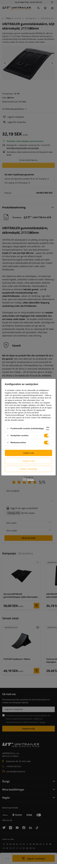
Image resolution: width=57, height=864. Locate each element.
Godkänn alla (28, 452)
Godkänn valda (29, 460)
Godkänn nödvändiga (28, 468)
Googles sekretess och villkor (33, 405)
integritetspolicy (11, 403)
